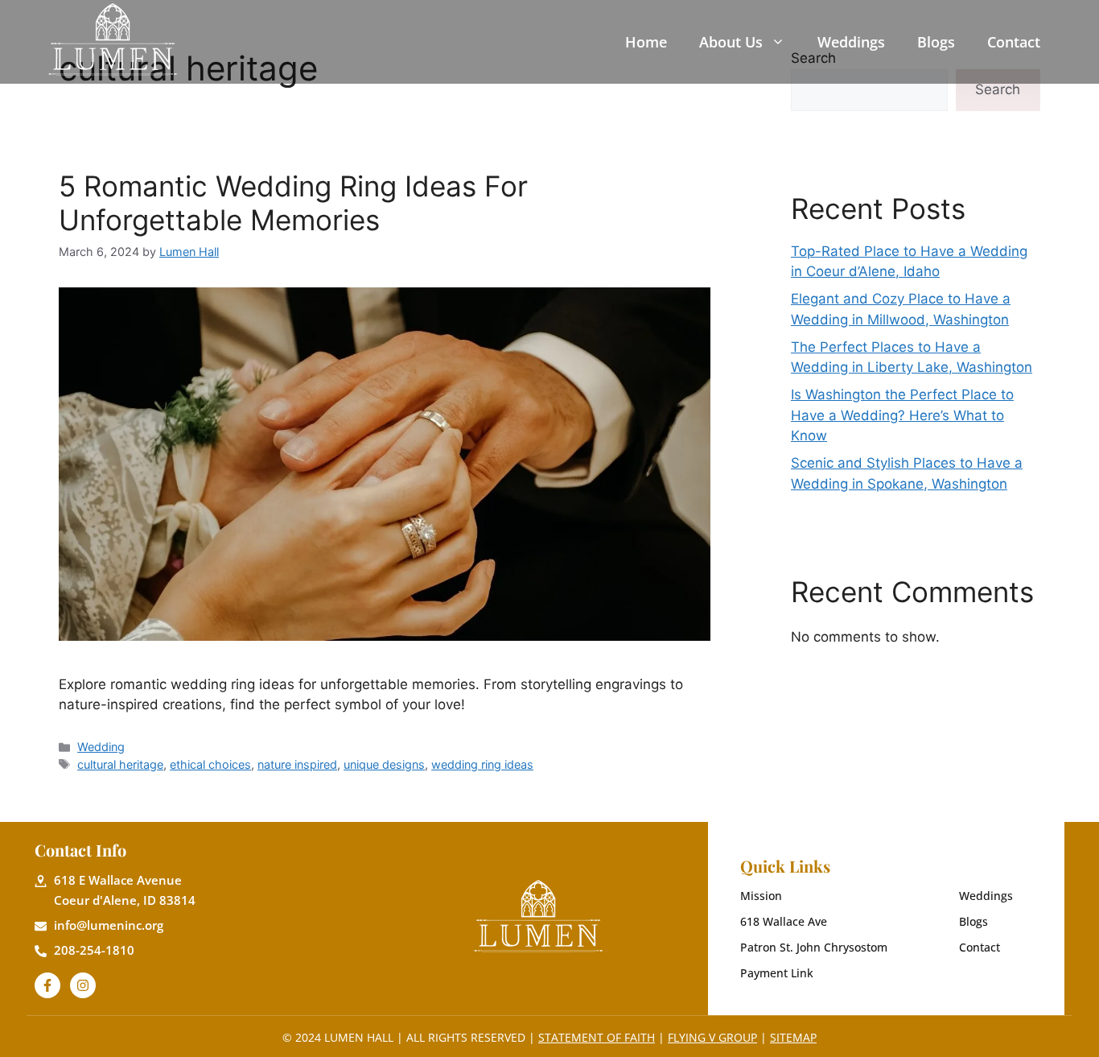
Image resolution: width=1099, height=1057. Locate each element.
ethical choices (210, 764)
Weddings (851, 42)
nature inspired (297, 764)
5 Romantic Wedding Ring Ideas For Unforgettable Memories (293, 203)
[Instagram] (83, 985)
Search (997, 89)
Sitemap (793, 1037)
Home (646, 42)
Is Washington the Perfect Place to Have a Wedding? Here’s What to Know (902, 415)
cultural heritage (120, 764)
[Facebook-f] (47, 985)
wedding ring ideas (482, 764)
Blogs (936, 42)
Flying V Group (712, 1037)
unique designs (384, 764)
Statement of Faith (596, 1037)
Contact (1013, 42)
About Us (731, 42)
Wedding (101, 747)
